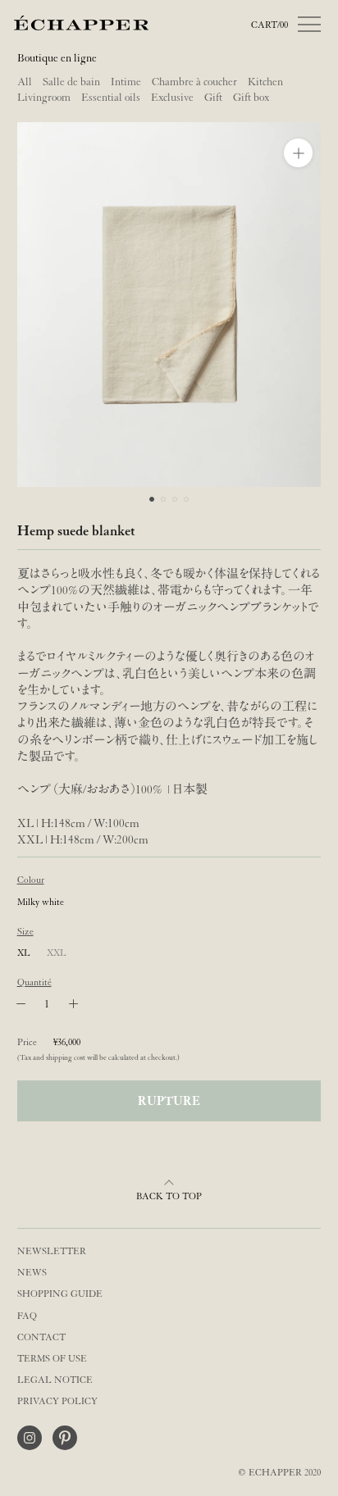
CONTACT (41, 1337)
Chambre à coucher (194, 82)
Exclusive (172, 97)
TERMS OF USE (52, 1358)
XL (23, 953)
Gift (213, 97)
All (24, 82)
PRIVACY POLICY (57, 1401)
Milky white (40, 902)
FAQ (27, 1316)
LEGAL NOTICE (55, 1380)
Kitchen (265, 82)
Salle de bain (71, 82)
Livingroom (44, 97)
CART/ (269, 25)
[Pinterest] (65, 1438)
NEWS (32, 1272)
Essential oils (110, 97)
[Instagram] (29, 1438)
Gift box (251, 97)
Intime (126, 82)
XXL (56, 953)
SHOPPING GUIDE (60, 1294)
